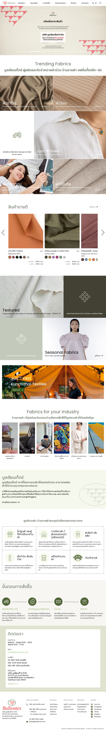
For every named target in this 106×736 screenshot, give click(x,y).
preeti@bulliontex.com (18, 652)
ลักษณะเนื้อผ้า (33, 3)
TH (100, 3)
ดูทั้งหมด (45, 106)
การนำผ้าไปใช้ (46, 3)
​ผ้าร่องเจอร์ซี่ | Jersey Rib (55, 251)
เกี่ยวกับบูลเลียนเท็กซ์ (83, 704)
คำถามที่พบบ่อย (82, 712)
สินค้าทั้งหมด (21, 3)
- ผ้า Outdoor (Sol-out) (37, 714)
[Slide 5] (71, 51)
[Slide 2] (34, 51)
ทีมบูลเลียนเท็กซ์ (81, 707)
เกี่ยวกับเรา (73, 3)
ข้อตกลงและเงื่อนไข (80, 729)
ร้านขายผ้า (69, 70)
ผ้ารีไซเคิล (53, 712)
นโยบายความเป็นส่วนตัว (67, 729)
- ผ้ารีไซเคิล (32, 712)
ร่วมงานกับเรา (81, 709)
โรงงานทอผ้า (30, 482)
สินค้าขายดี (53, 709)
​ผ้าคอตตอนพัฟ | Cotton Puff (20, 251)
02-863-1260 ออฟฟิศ (17, 660)
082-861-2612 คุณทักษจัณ (19, 665)
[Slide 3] (46, 51)
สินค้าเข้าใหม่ (53, 707)
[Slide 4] (59, 51)
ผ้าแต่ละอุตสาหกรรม (60, 3)
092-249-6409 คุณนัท (17, 662)
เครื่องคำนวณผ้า (68, 709)
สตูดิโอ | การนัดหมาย (70, 704)
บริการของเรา (85, 3)
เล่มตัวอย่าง (53, 714)
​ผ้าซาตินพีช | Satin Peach (91, 251)
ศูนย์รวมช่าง (67, 707)
